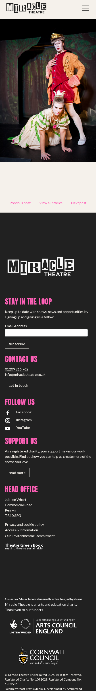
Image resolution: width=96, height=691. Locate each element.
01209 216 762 (16, 369)
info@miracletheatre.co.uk (25, 374)
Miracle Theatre (36, 8)
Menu (85, 8)
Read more (17, 472)
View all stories (51, 203)
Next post (78, 203)
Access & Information (21, 530)
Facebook (24, 412)
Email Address (16, 326)
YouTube (23, 427)
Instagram (24, 420)
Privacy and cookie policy (24, 524)
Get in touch (18, 385)
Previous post (20, 203)
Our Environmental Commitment (30, 536)
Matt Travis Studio (31, 689)
